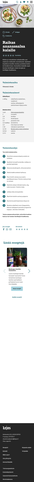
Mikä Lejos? (6, 455)
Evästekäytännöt (8, 472)
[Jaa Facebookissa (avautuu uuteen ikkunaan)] (4, 229)
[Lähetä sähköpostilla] (10, 229)
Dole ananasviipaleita (17, 112)
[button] (17, 2)
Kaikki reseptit (17, 297)
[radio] (17, 229)
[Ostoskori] (28, 2)
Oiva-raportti (7, 441)
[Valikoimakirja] (24, 2)
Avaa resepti (17, 289)
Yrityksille (25, 451)
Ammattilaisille (7, 462)
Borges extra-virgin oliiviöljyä (20, 129)
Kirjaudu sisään (26, 447)
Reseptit (5, 447)
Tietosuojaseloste (8, 468)
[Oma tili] (21, 2)
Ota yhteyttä (7, 458)
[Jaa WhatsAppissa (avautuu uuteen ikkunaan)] (7, 229)
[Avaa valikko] (31, 2)
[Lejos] (7, 428)
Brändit (5, 451)
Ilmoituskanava (7, 479)
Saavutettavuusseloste (10, 476)
